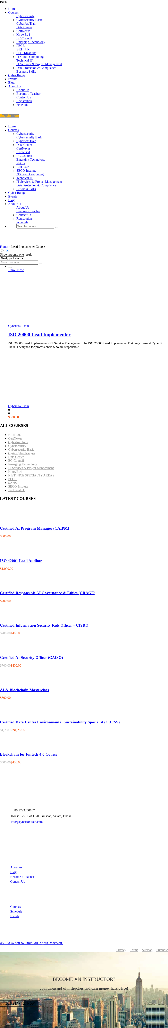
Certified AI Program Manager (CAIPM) (34, 528)
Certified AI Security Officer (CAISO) (31, 657)
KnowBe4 (23, 34)
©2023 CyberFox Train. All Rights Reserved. (31, 943)
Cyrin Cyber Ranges (21, 453)
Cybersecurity (25, 16)
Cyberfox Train (26, 23)
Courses (13, 12)
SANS (12, 482)
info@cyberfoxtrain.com (27, 822)
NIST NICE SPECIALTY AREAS (31, 475)
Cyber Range (16, 75)
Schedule (22, 104)
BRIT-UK (23, 49)
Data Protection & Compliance (36, 68)
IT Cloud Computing (30, 56)
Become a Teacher (28, 93)
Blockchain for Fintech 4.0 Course (28, 754)
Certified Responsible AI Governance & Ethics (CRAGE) (47, 593)
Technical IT (24, 60)
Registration (24, 101)
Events (12, 79)
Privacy (121, 950)
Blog (11, 82)
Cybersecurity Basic (29, 20)
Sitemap (147, 950)
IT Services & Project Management (39, 64)
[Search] (56, 227)
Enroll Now (16, 270)
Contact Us (23, 97)
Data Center (24, 27)
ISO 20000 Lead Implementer (39, 334)
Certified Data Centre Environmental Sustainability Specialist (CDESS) (60, 722)
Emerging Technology (30, 42)
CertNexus (23, 31)
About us (16, 867)
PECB (20, 45)
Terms (134, 950)
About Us (14, 86)
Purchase (162, 950)
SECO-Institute (26, 53)
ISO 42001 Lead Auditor (21, 561)
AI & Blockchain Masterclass (24, 690)
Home (12, 8)
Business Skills (26, 71)
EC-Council (24, 38)
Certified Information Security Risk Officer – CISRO (44, 625)
